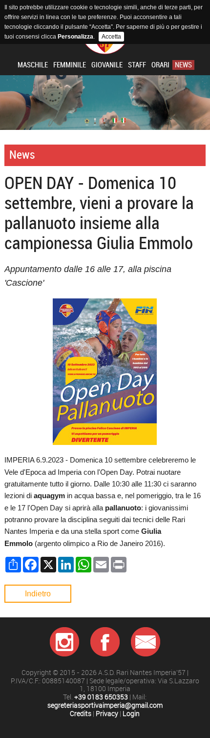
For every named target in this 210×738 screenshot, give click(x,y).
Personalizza (75, 36)
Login (131, 714)
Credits (80, 714)
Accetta (111, 36)
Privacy (107, 714)
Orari (160, 65)
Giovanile (107, 65)
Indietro (38, 594)
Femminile (69, 65)
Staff (137, 65)
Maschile (33, 65)
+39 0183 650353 (101, 697)
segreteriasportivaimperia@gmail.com (105, 705)
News (183, 65)
